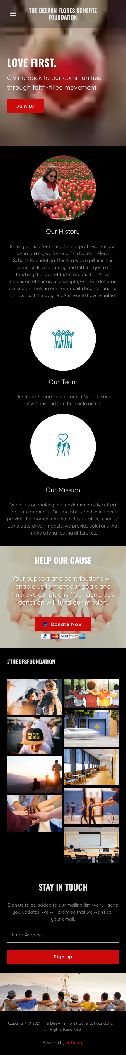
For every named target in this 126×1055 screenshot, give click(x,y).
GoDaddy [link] (75, 1042)
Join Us (25, 106)
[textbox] (63, 935)
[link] (63, 14)
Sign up (63, 956)
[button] (14, 14)
